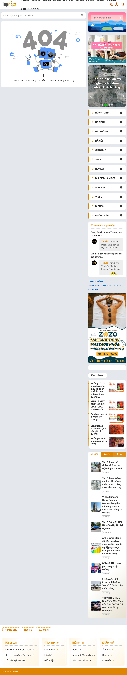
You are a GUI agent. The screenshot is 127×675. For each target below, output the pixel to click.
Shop (24, 8)
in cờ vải (117, 285)
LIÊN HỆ (28, 630)
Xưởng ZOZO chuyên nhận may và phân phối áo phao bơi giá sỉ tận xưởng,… (98, 390)
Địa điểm (107, 660)
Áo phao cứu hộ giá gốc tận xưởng (99, 417)
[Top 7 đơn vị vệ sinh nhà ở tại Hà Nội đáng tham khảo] (96, 467)
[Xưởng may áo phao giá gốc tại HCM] (116, 442)
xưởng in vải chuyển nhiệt (99, 285)
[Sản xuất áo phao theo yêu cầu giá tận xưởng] (116, 430)
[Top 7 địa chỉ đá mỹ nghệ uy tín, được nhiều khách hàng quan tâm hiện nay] (96, 485)
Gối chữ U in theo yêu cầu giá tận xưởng (111, 566)
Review (106, 573)
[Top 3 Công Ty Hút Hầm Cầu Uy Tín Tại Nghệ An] (96, 527)
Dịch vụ (108, 69)
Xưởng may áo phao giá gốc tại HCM (99, 441)
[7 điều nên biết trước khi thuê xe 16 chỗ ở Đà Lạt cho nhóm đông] (96, 586)
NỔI (120, 454)
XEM (108, 454)
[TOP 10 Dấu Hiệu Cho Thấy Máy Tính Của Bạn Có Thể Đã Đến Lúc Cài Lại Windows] (96, 606)
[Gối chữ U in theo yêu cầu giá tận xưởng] (96, 568)
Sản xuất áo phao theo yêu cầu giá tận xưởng (98, 430)
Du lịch (105, 592)
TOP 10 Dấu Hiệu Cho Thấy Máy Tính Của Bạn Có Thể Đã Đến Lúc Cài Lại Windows (112, 604)
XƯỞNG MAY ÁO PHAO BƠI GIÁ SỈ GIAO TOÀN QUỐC (98, 405)
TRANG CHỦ (11, 630)
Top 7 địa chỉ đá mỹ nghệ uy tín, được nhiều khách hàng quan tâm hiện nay (107, 85)
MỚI (95, 454)
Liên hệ (35, 8)
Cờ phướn (93, 289)
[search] (120, 18)
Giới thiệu (49, 660)
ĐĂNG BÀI (43, 630)
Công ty (106, 532)
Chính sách (50, 649)
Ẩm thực (107, 649)
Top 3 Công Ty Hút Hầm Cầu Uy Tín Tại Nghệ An (112, 525)
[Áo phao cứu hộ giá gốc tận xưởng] (116, 418)
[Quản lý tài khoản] (116, 4)
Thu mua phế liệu (95, 281)
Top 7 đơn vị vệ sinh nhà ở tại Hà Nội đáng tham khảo (112, 465)
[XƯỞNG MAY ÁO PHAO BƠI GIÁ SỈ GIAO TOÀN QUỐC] (116, 405)
